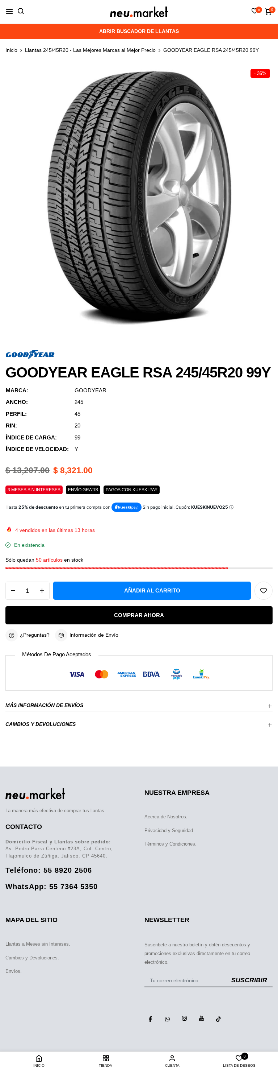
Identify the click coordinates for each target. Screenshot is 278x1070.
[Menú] (9, 11)
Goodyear (90, 390)
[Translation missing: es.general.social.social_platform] (150, 1018)
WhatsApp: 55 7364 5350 (51, 887)
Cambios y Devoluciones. (32, 957)
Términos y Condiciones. (170, 844)
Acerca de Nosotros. (166, 816)
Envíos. (13, 971)
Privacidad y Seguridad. (169, 830)
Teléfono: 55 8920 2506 (48, 870)
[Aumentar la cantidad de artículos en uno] (42, 590)
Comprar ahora (139, 615)
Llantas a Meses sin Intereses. (37, 944)
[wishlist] (255, 11)
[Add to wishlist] (263, 591)
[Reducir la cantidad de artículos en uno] (13, 590)
